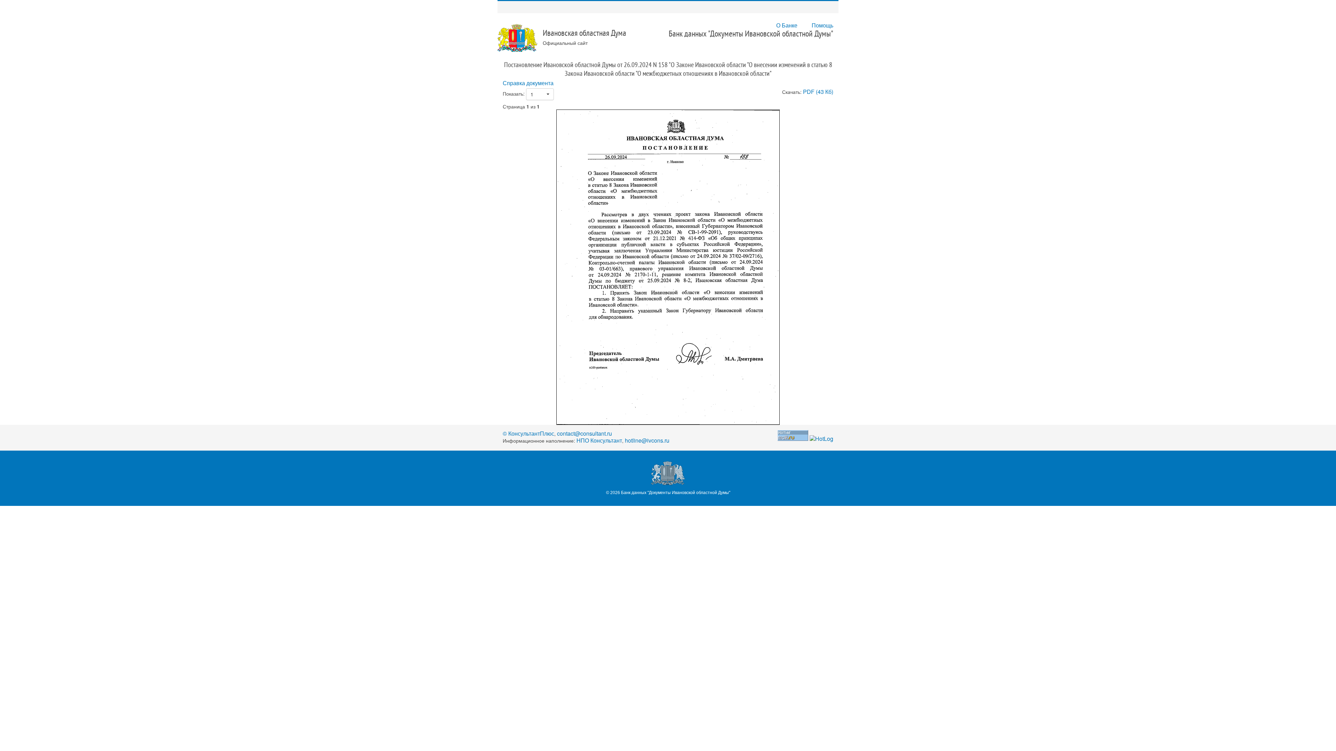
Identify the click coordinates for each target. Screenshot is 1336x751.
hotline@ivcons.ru (647, 440)
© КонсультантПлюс (528, 433)
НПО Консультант (599, 440)
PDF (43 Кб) (818, 92)
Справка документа (528, 83)
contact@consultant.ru (584, 433)
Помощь (822, 25)
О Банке (786, 25)
